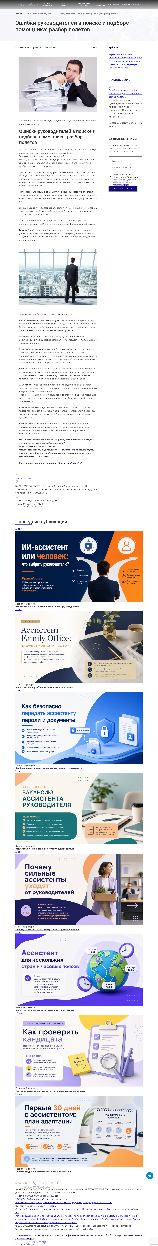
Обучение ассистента (65, 4)
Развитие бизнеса (118, 68)
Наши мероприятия (52, 1209)
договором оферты (121, 185)
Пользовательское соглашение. (33, 1235)
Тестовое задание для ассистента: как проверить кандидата (50, 1091)
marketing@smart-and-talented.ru (49, 1199)
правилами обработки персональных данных (123, 182)
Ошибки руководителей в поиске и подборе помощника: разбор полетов (125, 93)
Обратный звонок (47, 1206)
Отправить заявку (123, 188)
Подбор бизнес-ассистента (86, 1219)
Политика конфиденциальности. (70, 1235)
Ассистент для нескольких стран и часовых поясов (44, 1010)
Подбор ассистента (47, 4)
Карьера (113, 54)
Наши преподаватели (94, 1209)
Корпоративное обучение (84, 4)
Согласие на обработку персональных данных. (116, 1235)
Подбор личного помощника (61, 1222)
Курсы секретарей (128, 64)
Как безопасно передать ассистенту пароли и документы (48, 768)
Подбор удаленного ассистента (62, 1216)
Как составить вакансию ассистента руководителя (44, 849)
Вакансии (126, 4)
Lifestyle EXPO (116, 1216)
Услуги (19, 1216)
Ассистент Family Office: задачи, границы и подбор (44, 687)
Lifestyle (87, 1202)
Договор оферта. (24, 1238)
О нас (18, 1209)
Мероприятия (113, 4)
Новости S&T (125, 54)
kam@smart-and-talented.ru (68, 463)
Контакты (137, 4)
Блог (27, 14)
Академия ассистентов (119, 1209)
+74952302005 (23, 478)
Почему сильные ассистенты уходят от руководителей (47, 929)
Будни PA (77, 1202)
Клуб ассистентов (31, 1209)
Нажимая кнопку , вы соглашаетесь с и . (125, 181)
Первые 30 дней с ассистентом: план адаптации (43, 1172)
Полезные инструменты (42, 14)
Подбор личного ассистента (117, 1219)
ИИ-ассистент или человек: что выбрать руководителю (47, 607)
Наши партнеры (73, 1209)
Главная (18, 14)
